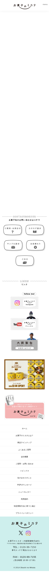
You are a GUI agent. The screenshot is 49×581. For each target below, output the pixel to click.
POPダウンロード (24, 485)
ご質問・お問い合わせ (13, 230)
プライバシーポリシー (24, 513)
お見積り (35, 245)
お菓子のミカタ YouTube (24, 320)
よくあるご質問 (24, 450)
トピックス (24, 471)
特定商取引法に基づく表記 (24, 506)
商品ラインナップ (24, 443)
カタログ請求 (35, 230)
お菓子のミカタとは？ (24, 435)
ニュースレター (24, 492)
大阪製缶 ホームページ (24, 342)
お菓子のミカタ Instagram (24, 299)
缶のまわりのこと (24, 478)
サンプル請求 (13, 245)
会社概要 (24, 457)
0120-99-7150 (28, 547)
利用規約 (24, 499)
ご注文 (24, 261)
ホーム (24, 428)
